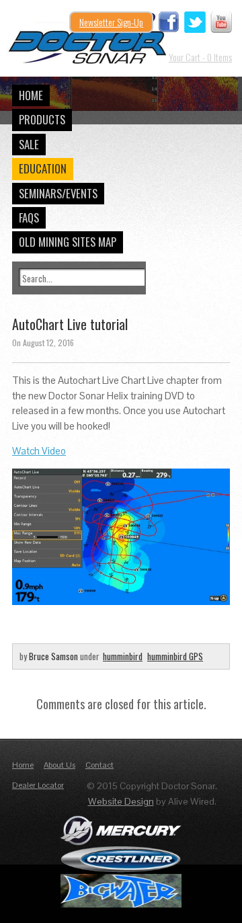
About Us (59, 765)
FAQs (29, 217)
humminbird (123, 656)
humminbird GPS (175, 656)
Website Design (121, 801)
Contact (99, 765)
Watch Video (39, 450)
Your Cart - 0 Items (200, 57)
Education (43, 168)
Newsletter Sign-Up (111, 22)
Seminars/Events (58, 193)
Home (31, 95)
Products (42, 119)
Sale (29, 144)
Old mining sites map (67, 241)
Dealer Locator (38, 785)
